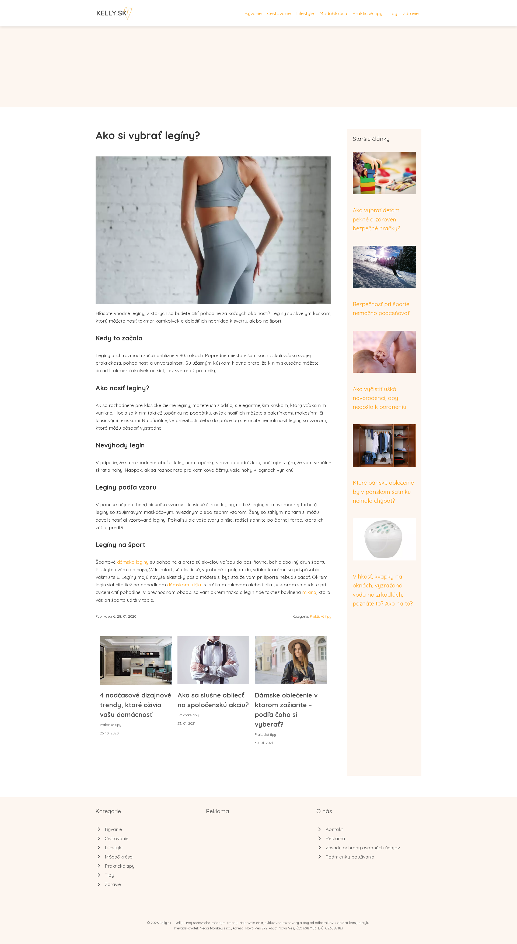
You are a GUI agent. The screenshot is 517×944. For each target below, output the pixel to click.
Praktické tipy (367, 13)
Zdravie (411, 13)
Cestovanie (279, 13)
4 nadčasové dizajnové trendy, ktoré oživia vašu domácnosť (135, 705)
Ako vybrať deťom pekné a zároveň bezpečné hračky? (376, 219)
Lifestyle (305, 13)
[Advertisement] (258, 67)
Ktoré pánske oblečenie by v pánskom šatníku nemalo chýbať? (383, 491)
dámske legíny (133, 562)
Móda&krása (333, 13)
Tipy (392, 13)
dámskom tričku (184, 584)
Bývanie (253, 13)
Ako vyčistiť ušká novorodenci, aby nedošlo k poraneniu (379, 398)
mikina (309, 592)
